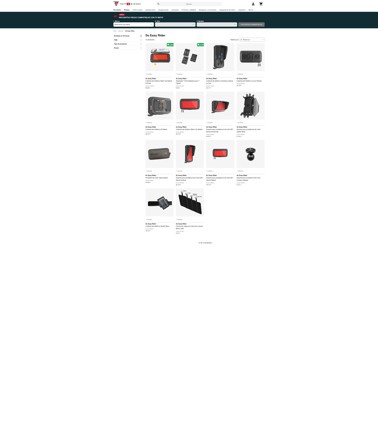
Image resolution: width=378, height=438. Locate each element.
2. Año (157, 21)
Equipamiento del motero (227, 10)
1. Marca (116, 21)
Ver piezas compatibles (251, 24)
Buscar (189, 4)
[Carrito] (261, 4)
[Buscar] (158, 4)
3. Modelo (200, 21)
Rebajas (127, 10)
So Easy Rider (150, 78)
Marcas (251, 10)
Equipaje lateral (150, 10)
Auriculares (175, 10)
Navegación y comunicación (207, 10)
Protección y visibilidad (189, 10)
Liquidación (241, 10)
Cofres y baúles (137, 10)
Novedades (117, 10)
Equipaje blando (163, 10)
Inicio (115, 31)
